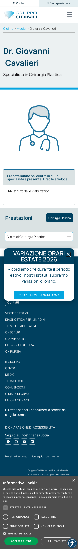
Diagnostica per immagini (25, 319)
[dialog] (39, 512)
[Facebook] (8, 442)
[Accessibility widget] (72, 543)
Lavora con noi (17, 400)
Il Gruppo (12, 362)
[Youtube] (24, 442)
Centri (10, 368)
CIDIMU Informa (17, 394)
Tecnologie (14, 381)
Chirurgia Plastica (59, 218)
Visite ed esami (16, 313)
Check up (12, 332)
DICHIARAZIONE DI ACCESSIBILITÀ (30, 427)
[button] (58, 3)
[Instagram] (16, 442)
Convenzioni (15, 387)
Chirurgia (13, 351)
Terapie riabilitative (21, 326)
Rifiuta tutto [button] (57, 541)
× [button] (73, 480)
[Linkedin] (32, 442)
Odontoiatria (16, 339)
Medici (10, 375)
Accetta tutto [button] (21, 541)
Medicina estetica (19, 345)
